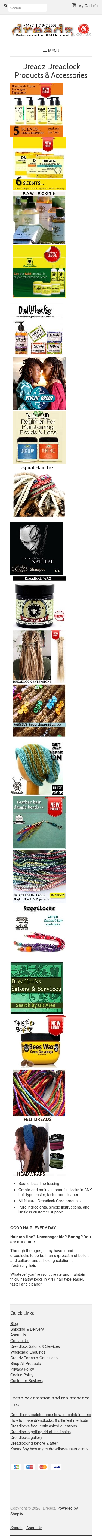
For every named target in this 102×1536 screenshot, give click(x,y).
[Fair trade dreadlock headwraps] (38, 901)
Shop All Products (25, 1363)
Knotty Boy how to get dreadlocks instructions (49, 1448)
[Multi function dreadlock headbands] (38, 1174)
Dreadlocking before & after (34, 1443)
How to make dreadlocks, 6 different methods (49, 1420)
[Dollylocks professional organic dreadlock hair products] (36, 354)
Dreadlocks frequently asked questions (43, 1426)
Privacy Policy (22, 1369)
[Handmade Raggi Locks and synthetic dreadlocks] (38, 955)
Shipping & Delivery (27, 1329)
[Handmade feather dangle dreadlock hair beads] (38, 847)
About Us (18, 1334)
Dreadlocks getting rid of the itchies (40, 1431)
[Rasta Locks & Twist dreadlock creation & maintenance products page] (38, 296)
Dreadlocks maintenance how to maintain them (50, 1414)
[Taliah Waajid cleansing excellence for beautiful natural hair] (38, 462)
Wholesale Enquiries (27, 1352)
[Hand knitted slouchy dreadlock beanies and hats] (36, 793)
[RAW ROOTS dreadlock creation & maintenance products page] (38, 243)
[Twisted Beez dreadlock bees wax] (38, 1067)
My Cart (88, 5)
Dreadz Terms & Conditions (34, 1357)
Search (16, 1527)
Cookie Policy (21, 1374)
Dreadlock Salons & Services (35, 1346)
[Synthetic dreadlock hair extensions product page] (38, 682)
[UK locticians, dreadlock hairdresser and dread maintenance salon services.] (36, 1013)
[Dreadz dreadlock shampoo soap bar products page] (38, 189)
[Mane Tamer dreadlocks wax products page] (38, 628)
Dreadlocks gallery (26, 1437)
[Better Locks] (36, 574)
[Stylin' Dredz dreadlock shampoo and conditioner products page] (38, 408)
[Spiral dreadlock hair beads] (38, 735)
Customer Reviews (26, 1380)
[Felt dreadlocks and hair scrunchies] (38, 1120)
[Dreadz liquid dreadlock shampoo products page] (36, 135)
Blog (14, 1323)
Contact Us (19, 1340)
